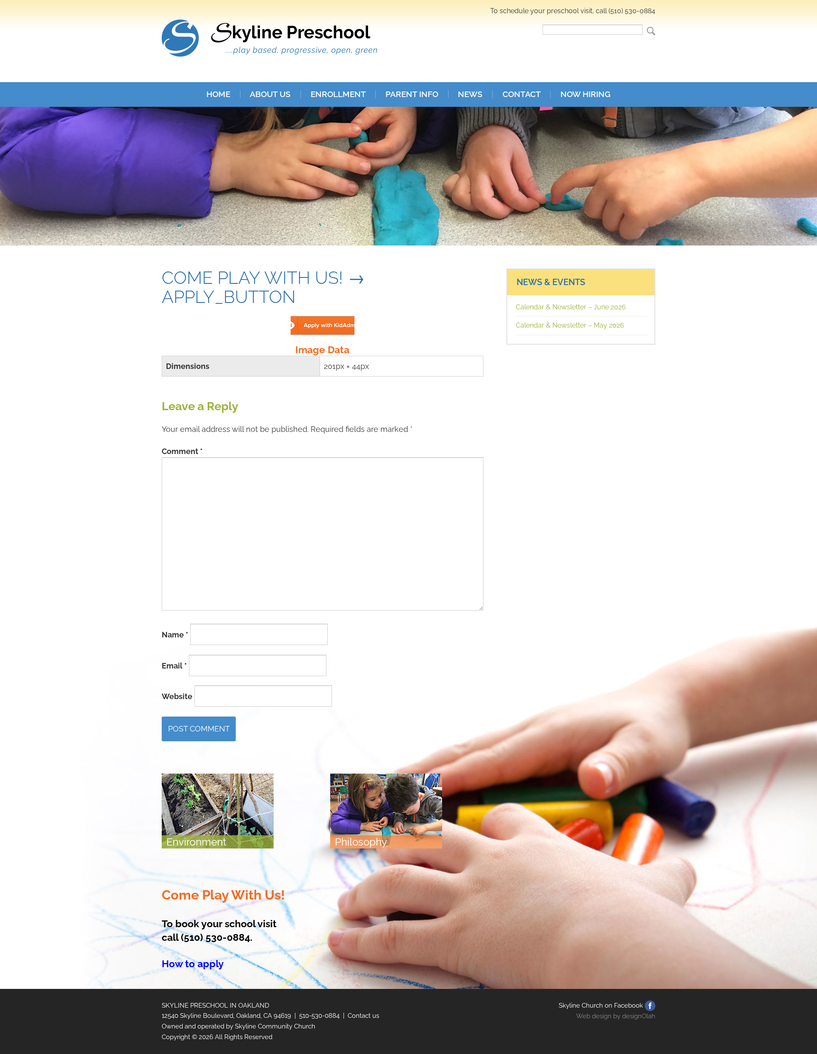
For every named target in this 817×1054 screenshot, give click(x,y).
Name (175, 634)
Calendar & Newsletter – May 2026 (570, 325)
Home (218, 94)
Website (177, 696)
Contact (522, 94)
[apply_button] (322, 322)
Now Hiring (585, 94)
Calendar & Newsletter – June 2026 (571, 307)
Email (174, 665)
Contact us (363, 1016)
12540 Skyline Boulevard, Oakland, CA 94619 (226, 1016)
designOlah (638, 1016)
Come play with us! (252, 278)
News (470, 94)
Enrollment (338, 94)
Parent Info (412, 94)
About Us (270, 94)
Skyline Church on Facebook (601, 1005)
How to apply (193, 963)
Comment (182, 451)
